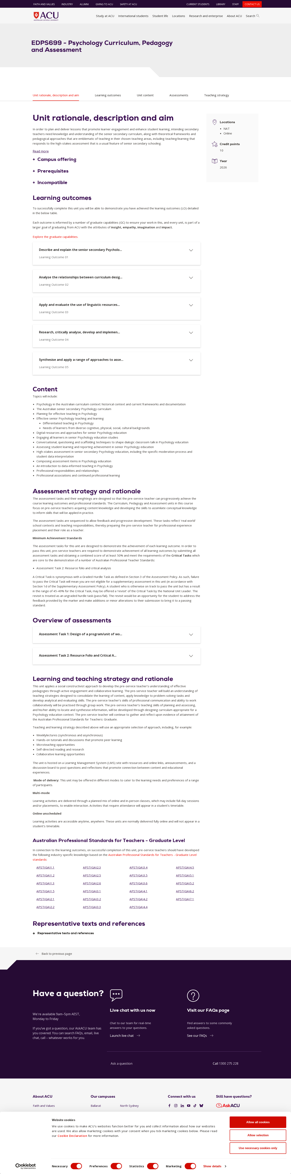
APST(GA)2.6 (92, 883)
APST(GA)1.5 (45, 891)
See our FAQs (197, 1035)
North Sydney (129, 1106)
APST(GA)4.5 (185, 867)
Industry (67, 4)
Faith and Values (44, 4)
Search (250, 16)
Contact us (252, 4)
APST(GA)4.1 (138, 891)
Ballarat (96, 1106)
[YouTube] (188, 1105)
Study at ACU (105, 16)
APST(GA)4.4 (138, 907)
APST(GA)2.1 (45, 899)
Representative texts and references (65, 933)
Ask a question (121, 1063)
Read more (41, 151)
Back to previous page (57, 954)
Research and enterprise (206, 16)
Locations (178, 16)
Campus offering (56, 159)
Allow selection (258, 1135)
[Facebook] (169, 1105)
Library (220, 4)
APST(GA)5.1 (185, 875)
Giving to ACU (104, 4)
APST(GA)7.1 (185, 899)
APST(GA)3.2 (92, 899)
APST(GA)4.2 (138, 899)
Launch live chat (122, 1035)
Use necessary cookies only (258, 1148)
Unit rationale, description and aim (56, 95)
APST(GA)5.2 (185, 883)
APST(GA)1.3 (45, 883)
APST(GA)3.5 (138, 875)
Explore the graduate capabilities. (55, 237)
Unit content (145, 95)
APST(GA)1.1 (45, 867)
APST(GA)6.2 (185, 891)
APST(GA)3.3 (92, 907)
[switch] (116, 1166)
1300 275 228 (228, 1063)
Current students (197, 4)
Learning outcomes (108, 95)
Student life (160, 16)
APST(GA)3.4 (138, 867)
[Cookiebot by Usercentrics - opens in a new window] (25, 1166)
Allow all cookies (258, 1122)
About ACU (234, 16)
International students (133, 16)
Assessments (178, 95)
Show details (212, 1166)
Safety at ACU (128, 4)
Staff (235, 4)
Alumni (84, 4)
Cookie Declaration (72, 1136)
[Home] (46, 16)
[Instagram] (175, 1105)
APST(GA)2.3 (92, 867)
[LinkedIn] (182, 1105)
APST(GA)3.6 (138, 883)
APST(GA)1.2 (45, 875)
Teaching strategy (216, 95)
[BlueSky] (201, 1105)
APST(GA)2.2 (45, 907)
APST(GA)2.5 (92, 875)
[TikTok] (195, 1105)
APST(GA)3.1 (92, 891)
